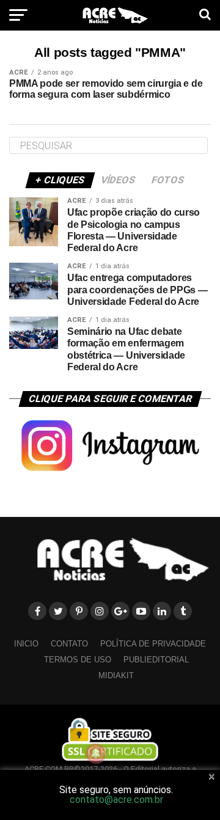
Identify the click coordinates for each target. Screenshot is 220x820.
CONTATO (69, 643)
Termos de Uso (77, 659)
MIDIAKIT (116, 675)
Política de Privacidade (153, 643)
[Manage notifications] (96, 753)
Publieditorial (156, 659)
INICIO (26, 643)
